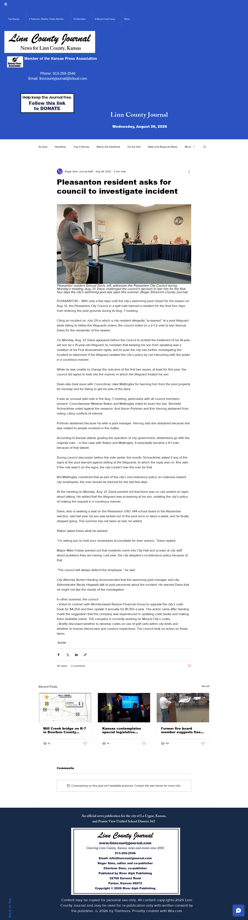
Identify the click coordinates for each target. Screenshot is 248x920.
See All (205, 686)
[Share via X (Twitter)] (67, 654)
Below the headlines (108, 146)
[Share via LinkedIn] (76, 654)
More (188, 146)
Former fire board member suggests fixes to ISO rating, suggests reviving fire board (182, 730)
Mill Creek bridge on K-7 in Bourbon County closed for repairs (64, 730)
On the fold (134, 146)
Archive (43, 146)
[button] (204, 146)
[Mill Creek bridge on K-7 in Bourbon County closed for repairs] (65, 707)
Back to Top (10, 908)
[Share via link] (85, 654)
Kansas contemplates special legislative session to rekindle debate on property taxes (121, 730)
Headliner (60, 146)
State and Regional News (163, 146)
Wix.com (175, 911)
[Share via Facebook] (58, 654)
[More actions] (189, 171)
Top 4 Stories (81, 146)
